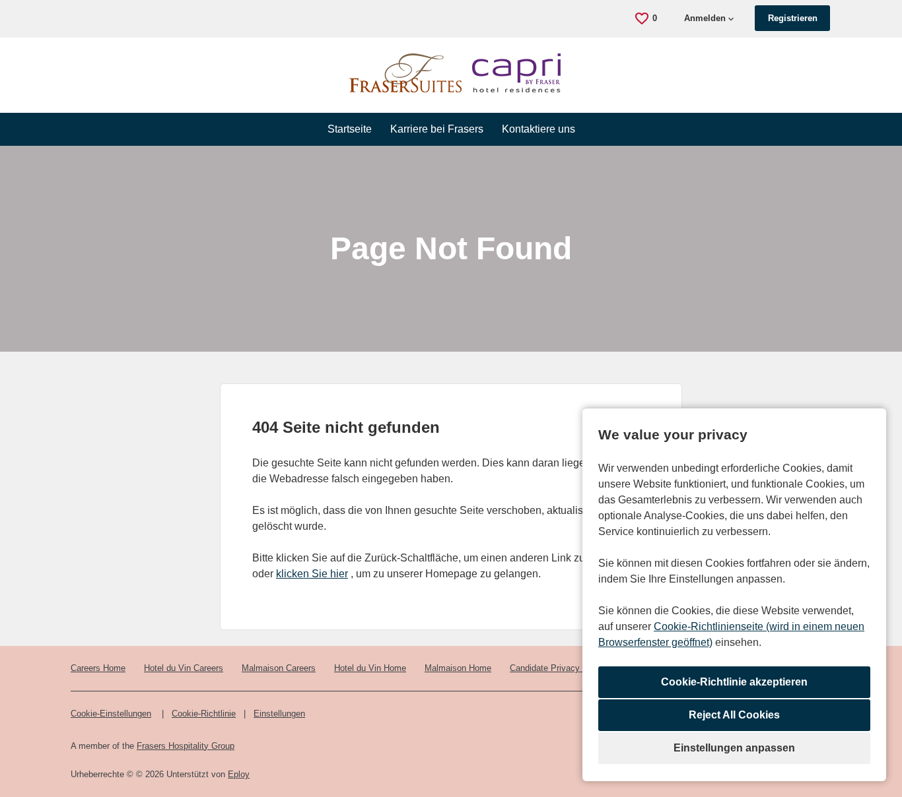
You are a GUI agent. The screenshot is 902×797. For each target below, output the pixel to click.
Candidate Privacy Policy (558, 668)
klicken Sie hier (312, 573)
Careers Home (98, 668)
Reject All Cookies (734, 714)
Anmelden (705, 18)
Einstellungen (279, 713)
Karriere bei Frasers (436, 129)
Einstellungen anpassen (734, 747)
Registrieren (792, 18)
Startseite (350, 129)
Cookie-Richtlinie (204, 713)
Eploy (239, 774)
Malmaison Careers (279, 668)
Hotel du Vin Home (370, 668)
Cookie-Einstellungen (111, 713)
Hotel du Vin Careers (183, 668)
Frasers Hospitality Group (185, 746)
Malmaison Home (458, 668)
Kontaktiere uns (538, 129)
